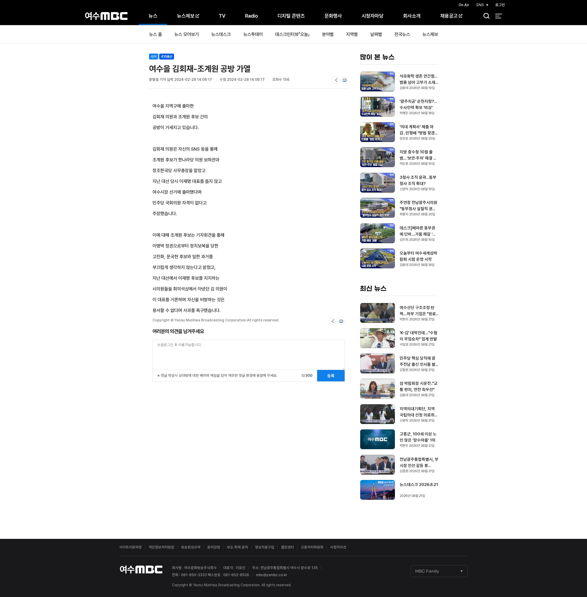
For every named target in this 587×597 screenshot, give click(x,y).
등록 (331, 375)
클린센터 (287, 547)
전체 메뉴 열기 (498, 16)
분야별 (328, 34)
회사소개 (412, 16)
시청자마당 (372, 16)
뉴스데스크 (221, 34)
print (344, 80)
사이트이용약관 (130, 547)
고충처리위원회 (312, 547)
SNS (480, 5)
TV (222, 16)
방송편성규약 (190, 547)
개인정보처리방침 (161, 547)
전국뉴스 (402, 34)
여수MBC (106, 16)
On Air (464, 5)
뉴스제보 (185, 16)
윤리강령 (213, 547)
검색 (485, 16)
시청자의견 (338, 547)
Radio (251, 16)
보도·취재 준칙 (237, 547)
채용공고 (449, 16)
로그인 (500, 5)
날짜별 (376, 34)
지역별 (352, 34)
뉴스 (153, 16)
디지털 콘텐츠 (291, 16)
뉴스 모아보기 (186, 34)
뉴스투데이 (253, 34)
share (336, 80)
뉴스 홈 (155, 34)
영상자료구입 (264, 547)
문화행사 (333, 16)
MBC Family (427, 571)
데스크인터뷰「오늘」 (292, 34)
